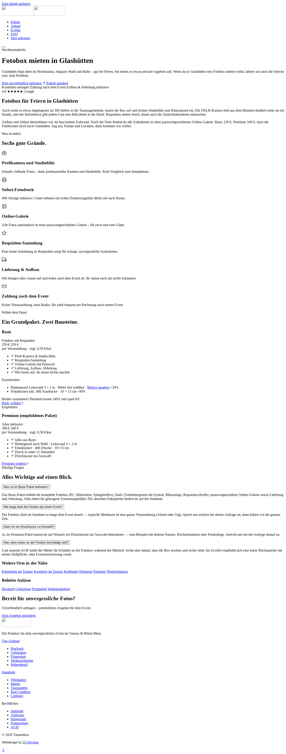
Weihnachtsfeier (59, 589)
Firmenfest (39, 589)
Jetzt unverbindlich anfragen (22, 83)
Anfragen (17, 715)
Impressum (18, 719)
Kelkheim (71, 571)
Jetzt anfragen (20, 38)
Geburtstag (23, 589)
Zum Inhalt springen (16, 4)
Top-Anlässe (11, 641)
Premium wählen (14, 463)
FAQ (14, 34)
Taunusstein (19, 688)
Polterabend (19, 665)
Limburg (17, 696)
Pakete (15, 22)
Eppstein (99, 571)
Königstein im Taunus (17, 571)
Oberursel (86, 571)
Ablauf (16, 26)
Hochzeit (8, 589)
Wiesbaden (18, 680)
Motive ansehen (98, 387)
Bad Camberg (20, 692)
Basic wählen (12, 403)
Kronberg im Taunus (48, 571)
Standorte (8, 672)
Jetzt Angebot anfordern (19, 615)
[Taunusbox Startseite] (33, 14)
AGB (15, 727)
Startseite (17, 711)
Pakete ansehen (57, 83)
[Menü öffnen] (3, 47)
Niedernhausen (117, 571)
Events (15, 30)
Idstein (15, 684)
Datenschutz (19, 723)
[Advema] (30, 742)
